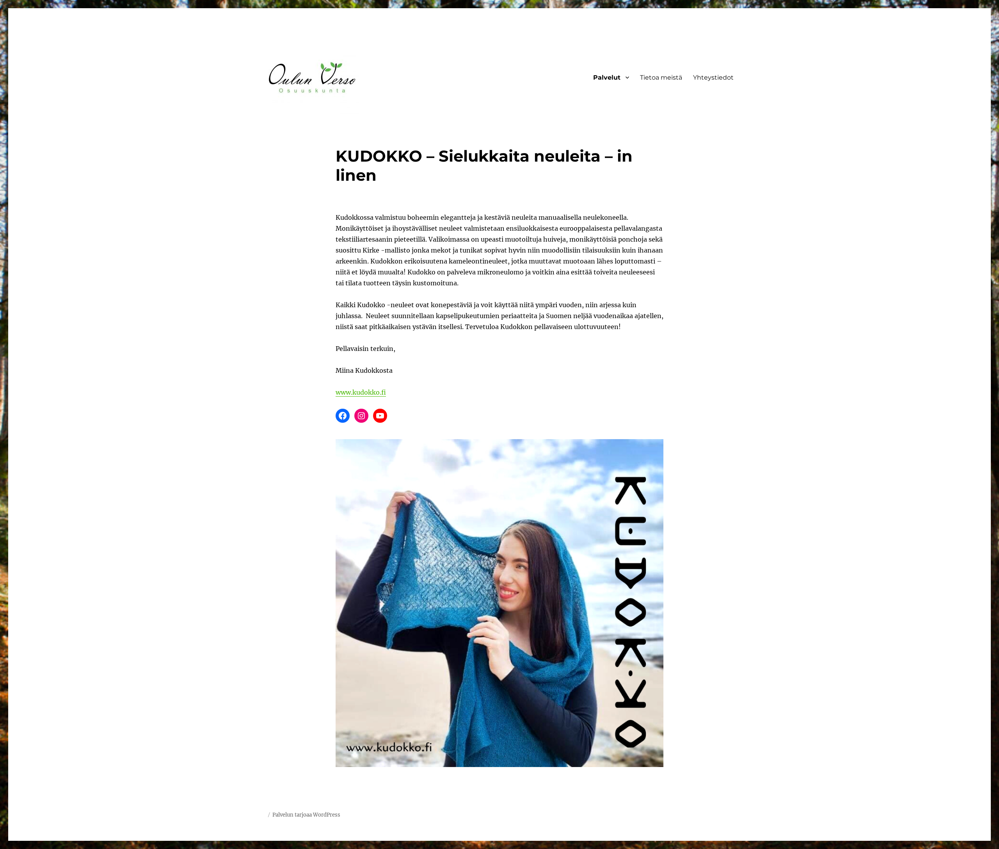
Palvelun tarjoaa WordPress (306, 815)
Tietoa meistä (661, 77)
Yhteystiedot (713, 77)
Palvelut (606, 77)
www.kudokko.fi (361, 392)
